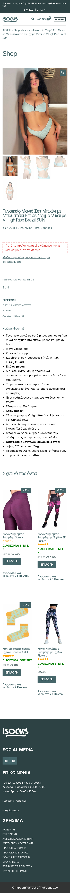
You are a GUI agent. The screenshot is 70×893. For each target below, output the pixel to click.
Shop (17, 30)
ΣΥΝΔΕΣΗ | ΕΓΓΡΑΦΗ (35, 9)
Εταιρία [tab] (7, 310)
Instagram (13, 761)
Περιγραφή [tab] (9, 300)
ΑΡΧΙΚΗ (7, 30)
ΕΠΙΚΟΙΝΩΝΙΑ (10, 834)
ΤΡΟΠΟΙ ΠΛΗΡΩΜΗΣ (14, 847)
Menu (61, 19)
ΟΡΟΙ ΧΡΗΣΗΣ (11, 861)
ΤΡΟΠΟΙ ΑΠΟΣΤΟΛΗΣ (15, 852)
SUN (6, 287)
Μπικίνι (26, 30)
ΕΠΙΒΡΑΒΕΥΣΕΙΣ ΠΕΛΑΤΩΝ (17, 866)
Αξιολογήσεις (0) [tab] (13, 315)
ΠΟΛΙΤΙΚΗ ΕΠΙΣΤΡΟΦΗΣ (16, 857)
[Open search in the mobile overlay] (34, 19)
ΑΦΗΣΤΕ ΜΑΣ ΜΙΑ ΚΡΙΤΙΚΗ (18, 838)
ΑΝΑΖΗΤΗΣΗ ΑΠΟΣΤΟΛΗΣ (18, 843)
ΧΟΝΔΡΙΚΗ (9, 829)
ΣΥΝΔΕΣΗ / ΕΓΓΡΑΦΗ (15, 870)
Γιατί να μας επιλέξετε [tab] (17, 305)
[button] (63, 73)
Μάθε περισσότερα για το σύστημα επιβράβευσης (26, 259)
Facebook (6, 761)
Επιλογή (11, 561)
